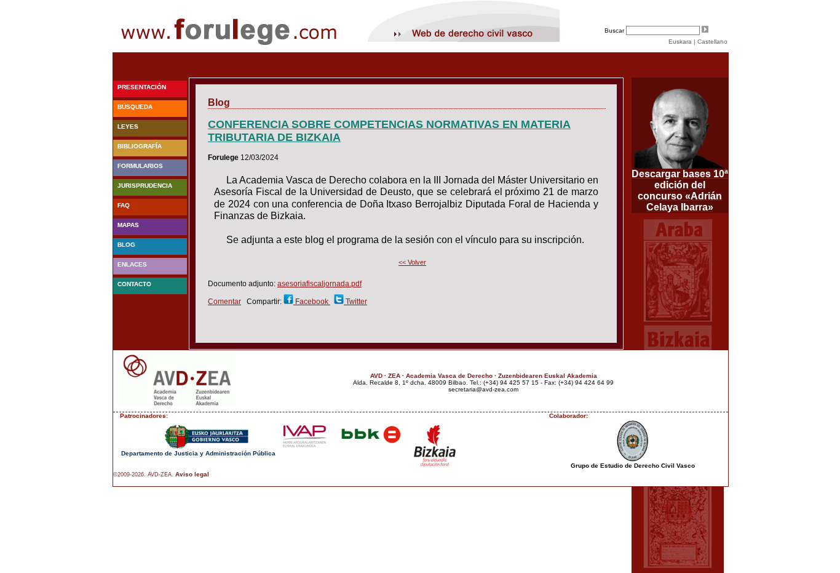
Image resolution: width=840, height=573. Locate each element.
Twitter (355, 301)
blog (126, 244)
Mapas (128, 225)
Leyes (127, 126)
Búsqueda (135, 106)
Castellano (712, 41)
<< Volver (412, 262)
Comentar (224, 301)
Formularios (140, 165)
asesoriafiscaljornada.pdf (319, 283)
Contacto (134, 284)
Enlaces (132, 264)
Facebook (311, 301)
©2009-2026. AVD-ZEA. (143, 474)
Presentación (141, 87)
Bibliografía (139, 146)
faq (123, 205)
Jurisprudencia (144, 185)
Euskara (680, 41)
